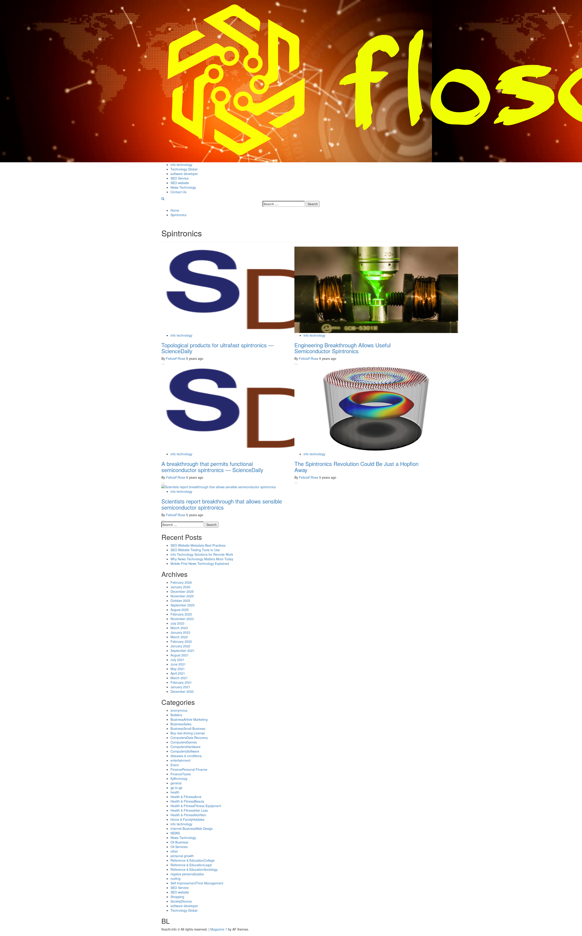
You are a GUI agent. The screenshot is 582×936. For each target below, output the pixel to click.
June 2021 (178, 664)
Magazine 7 (218, 929)
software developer (184, 173)
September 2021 (183, 650)
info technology (181, 164)
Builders (176, 715)
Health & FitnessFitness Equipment (196, 805)
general (176, 783)
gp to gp (176, 787)
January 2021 (180, 687)
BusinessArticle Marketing (189, 719)
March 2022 (179, 637)
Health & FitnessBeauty (187, 801)
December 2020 (182, 691)
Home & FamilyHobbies (187, 819)
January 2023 (180, 632)
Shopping (177, 896)
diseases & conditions (186, 755)
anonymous (179, 710)
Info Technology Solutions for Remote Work (202, 554)
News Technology (183, 187)
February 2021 (181, 682)
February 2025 (181, 614)
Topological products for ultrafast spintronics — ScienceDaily (217, 348)
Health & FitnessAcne (186, 796)
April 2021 (178, 673)
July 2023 (177, 623)
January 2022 (180, 646)
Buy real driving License (188, 733)
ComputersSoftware (185, 751)
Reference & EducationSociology (194, 869)
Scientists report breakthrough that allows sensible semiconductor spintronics (221, 504)
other (174, 851)
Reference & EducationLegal (191, 865)
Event (175, 765)
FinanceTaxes (181, 774)
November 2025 (182, 596)
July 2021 (177, 659)
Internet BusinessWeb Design (192, 828)
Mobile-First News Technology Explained (200, 563)
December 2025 (182, 591)
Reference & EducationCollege (193, 860)
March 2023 (179, 628)
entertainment (181, 760)
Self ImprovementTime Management (197, 883)
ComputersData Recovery (189, 737)
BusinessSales (181, 724)
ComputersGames (184, 742)
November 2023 (182, 618)
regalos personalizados (187, 874)
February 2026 (181, 582)
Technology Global (184, 169)
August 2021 (180, 655)
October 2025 (180, 600)
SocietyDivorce (181, 901)
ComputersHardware (186, 746)
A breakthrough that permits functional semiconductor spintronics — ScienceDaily (212, 466)
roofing (176, 878)
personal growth (182, 855)
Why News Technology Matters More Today (202, 559)
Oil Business (179, 842)
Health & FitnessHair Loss (189, 810)
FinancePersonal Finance (189, 769)
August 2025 (180, 609)
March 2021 (179, 678)
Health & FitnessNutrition (188, 815)
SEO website (180, 182)
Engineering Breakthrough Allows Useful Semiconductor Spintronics (342, 348)
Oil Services (179, 846)
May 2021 (178, 668)
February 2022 (181, 641)
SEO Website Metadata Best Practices (198, 545)
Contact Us (178, 192)
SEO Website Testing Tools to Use (195, 550)
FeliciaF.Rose (176, 358)
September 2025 (183, 605)
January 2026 (180, 587)
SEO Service (180, 178)
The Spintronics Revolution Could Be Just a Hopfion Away (356, 466)
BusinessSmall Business (188, 728)
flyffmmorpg (179, 778)
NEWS (175, 833)
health (175, 792)
